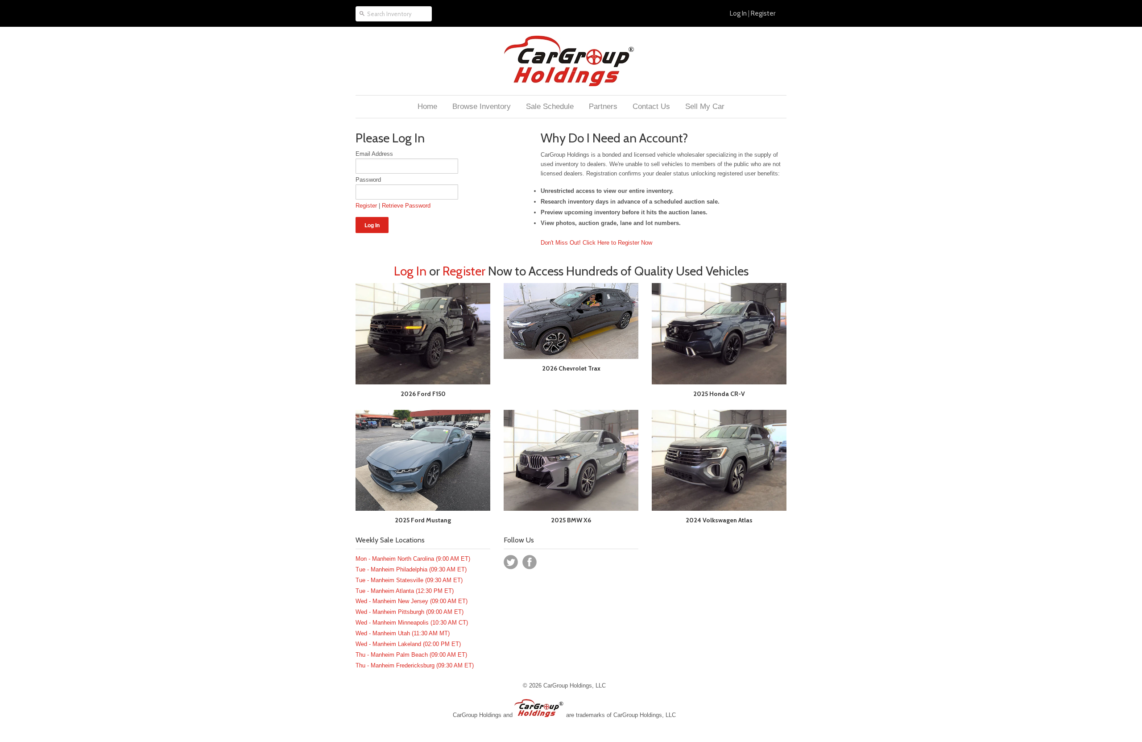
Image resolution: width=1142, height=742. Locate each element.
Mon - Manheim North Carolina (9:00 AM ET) (413, 558)
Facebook (529, 562)
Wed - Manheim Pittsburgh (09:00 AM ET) (409, 612)
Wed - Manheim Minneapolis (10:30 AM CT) (412, 622)
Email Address (374, 153)
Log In (738, 13)
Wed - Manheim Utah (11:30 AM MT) (403, 633)
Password (368, 179)
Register (763, 13)
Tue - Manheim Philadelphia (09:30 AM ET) (411, 569)
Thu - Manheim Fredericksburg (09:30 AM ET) (415, 665)
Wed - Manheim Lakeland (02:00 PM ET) (408, 644)
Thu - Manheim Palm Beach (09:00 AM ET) (411, 654)
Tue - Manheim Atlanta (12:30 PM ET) (405, 591)
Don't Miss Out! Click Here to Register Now (596, 242)
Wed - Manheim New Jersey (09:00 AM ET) (412, 601)
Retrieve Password (406, 205)
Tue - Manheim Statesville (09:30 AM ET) (409, 580)
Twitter (511, 562)
